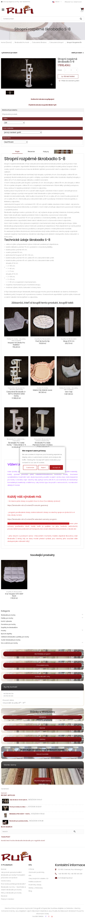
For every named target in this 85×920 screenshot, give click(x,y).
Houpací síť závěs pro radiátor (16, 343)
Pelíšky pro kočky (7, 618)
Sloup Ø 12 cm (68, 341)
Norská (3, 841)
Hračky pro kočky (42, 388)
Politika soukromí (35, 882)
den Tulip (68, 392)
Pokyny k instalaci (7, 899)
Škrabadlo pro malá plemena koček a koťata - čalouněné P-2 (42, 445)
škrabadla (19, 841)
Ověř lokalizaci (42, 717)
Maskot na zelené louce (42, 390)
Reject (43, 467)
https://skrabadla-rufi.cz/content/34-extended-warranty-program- (32, 519)
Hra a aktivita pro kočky (9, 643)
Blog (30, 891)
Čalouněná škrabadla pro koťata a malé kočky (42, 439)
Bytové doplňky (6, 634)
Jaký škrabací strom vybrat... (18, 800)
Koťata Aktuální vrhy (42, 677)
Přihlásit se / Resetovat (73, 2)
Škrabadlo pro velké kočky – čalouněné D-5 (16, 444)
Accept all (56, 467)
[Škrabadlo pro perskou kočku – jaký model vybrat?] (5, 822)
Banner (42, 728)
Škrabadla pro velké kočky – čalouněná (16, 439)
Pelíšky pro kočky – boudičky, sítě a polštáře (16, 339)
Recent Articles (8, 795)
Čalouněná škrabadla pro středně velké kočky (16, 388)
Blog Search (6, 827)
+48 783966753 (24, 2)
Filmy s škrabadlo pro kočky (11, 893)
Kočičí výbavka (6, 621)
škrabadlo (27, 841)
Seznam (4, 793)
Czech (57, 2)
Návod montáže (42, 754)
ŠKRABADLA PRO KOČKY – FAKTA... (19, 814)
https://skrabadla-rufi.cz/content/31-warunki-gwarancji (27, 505)
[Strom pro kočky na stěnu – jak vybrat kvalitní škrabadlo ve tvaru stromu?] (5, 808)
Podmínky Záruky (35, 885)
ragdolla (37, 841)
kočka (12, 841)
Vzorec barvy (6, 881)
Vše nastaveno (69, 76)
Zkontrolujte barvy (42, 780)
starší (43, 841)
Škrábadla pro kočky (8, 615)
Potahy (3, 631)
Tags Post (5, 837)
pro (32, 841)
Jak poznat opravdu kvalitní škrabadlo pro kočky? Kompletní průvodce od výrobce (13, 875)
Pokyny (46, 151)
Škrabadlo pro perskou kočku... (19, 821)
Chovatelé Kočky (42, 665)
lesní (8, 841)
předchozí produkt (9, 53)
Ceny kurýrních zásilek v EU (38, 878)
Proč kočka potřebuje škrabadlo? (13, 884)
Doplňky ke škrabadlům (42, 339)
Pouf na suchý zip (42, 341)
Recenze (31, 151)
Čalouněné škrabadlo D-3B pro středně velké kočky (16, 394)
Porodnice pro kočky (8, 624)
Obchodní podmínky (36, 872)
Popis (17, 151)
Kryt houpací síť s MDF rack (14, 595)
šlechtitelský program (42, 654)
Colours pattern (63, 151)
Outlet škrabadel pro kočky (10, 640)
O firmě (31, 869)
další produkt (76, 53)
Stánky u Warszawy (36, 888)
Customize (30, 467)
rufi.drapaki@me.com (10, 2)
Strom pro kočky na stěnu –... (18, 807)
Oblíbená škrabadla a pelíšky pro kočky (15, 637)
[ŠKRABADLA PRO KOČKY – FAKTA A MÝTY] (5, 815)
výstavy (42, 739)
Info (30, 875)
